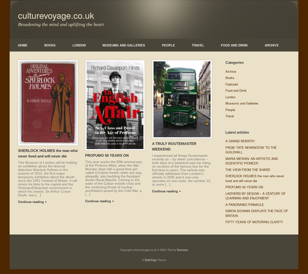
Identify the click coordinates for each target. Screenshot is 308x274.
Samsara (182, 250)
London (230, 97)
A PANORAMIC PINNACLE (244, 204)
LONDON (79, 45)
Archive (230, 71)
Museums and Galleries (241, 103)
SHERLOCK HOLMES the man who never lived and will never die (254, 178)
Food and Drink (236, 90)
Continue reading (31, 201)
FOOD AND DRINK (234, 45)
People (230, 109)
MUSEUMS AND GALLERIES (124, 45)
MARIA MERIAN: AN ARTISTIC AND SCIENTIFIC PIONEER (251, 161)
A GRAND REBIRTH (239, 141)
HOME (22, 45)
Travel (229, 116)
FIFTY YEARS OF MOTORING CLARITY (254, 222)
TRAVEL (198, 45)
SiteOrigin (151, 260)
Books (229, 77)
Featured (231, 84)
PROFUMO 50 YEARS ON (107, 155)
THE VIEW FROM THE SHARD (247, 169)
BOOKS (50, 45)
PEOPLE (168, 45)
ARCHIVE (272, 45)
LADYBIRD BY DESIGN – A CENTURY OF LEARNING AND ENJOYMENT (255, 196)
